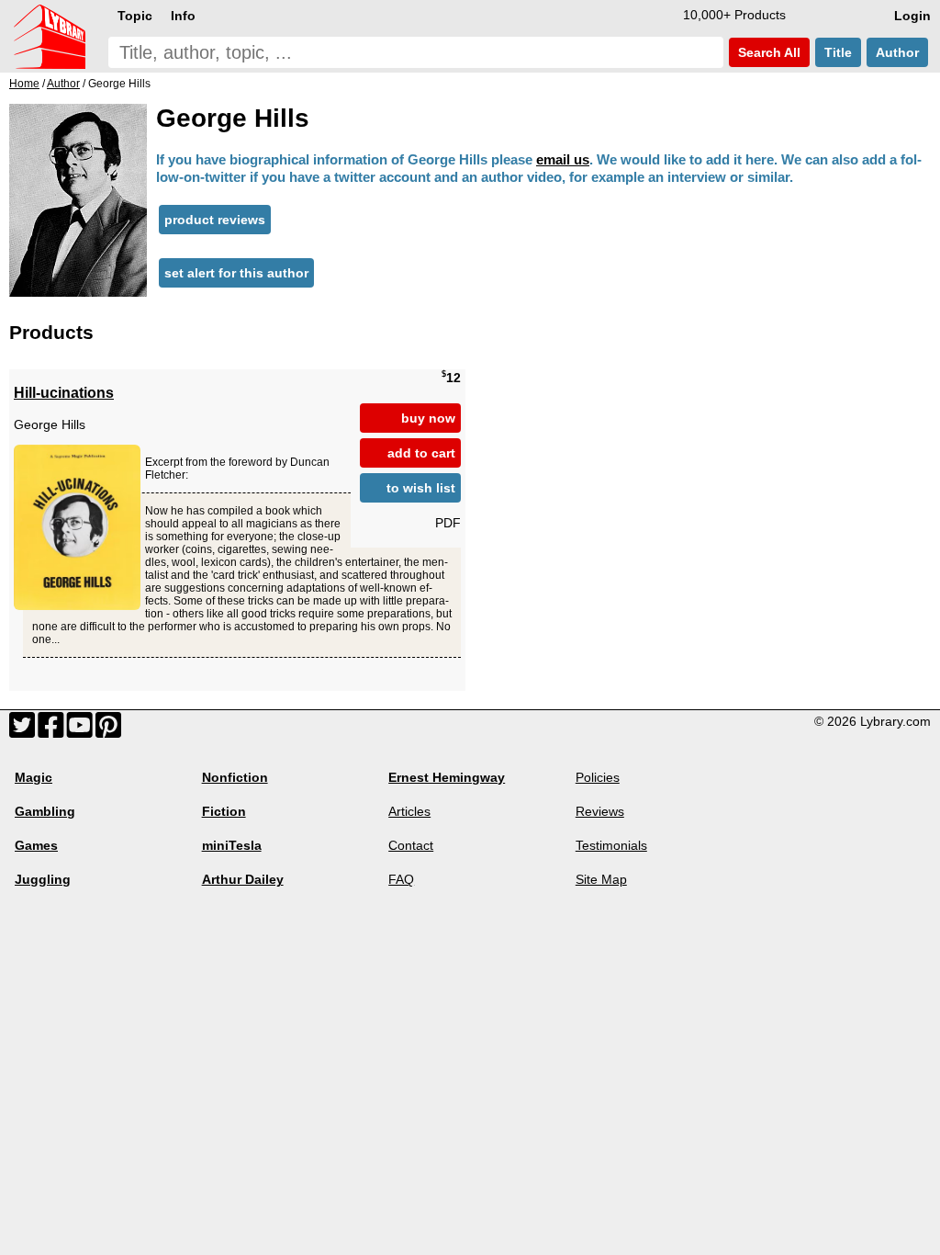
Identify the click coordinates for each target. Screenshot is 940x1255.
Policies (598, 777)
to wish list (420, 488)
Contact (410, 845)
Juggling (43, 879)
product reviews (214, 219)
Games (36, 845)
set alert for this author (236, 273)
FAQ (401, 879)
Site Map (601, 879)
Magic (33, 777)
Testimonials (611, 845)
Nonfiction (235, 777)
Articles (409, 811)
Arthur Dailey (243, 879)
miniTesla (232, 845)
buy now (428, 418)
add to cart (421, 453)
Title (838, 52)
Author (897, 52)
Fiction (224, 811)
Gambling (45, 811)
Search (767, 52)
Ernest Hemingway (446, 777)
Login (912, 15)
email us (562, 159)
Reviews (600, 811)
